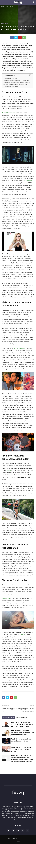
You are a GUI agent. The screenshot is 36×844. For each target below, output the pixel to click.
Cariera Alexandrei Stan (10, 78)
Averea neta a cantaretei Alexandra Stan (15, 84)
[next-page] (6, 766)
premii (9, 470)
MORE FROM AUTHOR (22, 718)
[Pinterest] (20, 37)
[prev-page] (3, 766)
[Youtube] (27, 830)
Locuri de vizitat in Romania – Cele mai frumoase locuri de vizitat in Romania (26, 710)
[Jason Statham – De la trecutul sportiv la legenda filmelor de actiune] (6, 749)
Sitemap (10, 837)
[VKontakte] (22, 830)
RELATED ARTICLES (8, 718)
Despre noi (23, 839)
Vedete (12, 6)
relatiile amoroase (19, 348)
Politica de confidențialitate (20, 837)
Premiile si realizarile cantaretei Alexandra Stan (17, 82)
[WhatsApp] (24, 37)
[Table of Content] (30, 76)
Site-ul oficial (6, 598)
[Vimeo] (18, 830)
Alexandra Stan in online (11, 86)
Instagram (27, 637)
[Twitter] (16, 37)
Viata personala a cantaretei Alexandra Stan (16, 80)
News (7, 6)
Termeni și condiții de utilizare (12, 839)
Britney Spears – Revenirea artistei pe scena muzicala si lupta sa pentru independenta (22, 733)
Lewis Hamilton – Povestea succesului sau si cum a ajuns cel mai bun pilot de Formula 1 (22, 724)
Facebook (22, 635)
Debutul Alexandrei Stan (9, 113)
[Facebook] (12, 37)
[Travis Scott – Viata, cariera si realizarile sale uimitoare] (6, 741)
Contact (30, 839)
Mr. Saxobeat (28, 180)
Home (2, 6)
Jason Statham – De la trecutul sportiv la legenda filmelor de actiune (21, 749)
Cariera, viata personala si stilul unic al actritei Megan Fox (9, 710)
